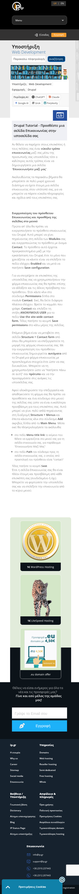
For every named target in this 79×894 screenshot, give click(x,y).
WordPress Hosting (40, 567)
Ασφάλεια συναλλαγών (52, 822)
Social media (16, 776)
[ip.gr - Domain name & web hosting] (14, 5)
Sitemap (14, 770)
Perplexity (52, 103)
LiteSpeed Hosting (40, 620)
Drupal (32, 89)
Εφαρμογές (18, 89)
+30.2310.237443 (41, 868)
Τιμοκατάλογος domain (52, 828)
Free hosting (46, 776)
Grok (37, 103)
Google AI (23, 103)
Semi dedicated (47, 770)
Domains (44, 752)
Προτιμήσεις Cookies (51, 816)
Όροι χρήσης (46, 804)
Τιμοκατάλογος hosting (52, 834)
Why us (14, 758)
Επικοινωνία (17, 781)
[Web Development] (60, 115)
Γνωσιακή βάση (18, 804)
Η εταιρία (15, 752)
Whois (43, 781)
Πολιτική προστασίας (51, 810)
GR (54, 3)
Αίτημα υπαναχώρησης (22, 816)
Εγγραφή (59, 34)
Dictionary (15, 810)
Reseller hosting (48, 764)
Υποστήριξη (19, 84)
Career (13, 764)
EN (62, 3)
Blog (12, 822)
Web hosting (46, 758)
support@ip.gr (39, 861)
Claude (55, 97)
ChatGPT (40, 97)
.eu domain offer (40, 674)
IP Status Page (17, 828)
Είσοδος (44, 34)
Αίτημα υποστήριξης (21, 834)
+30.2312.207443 (41, 875)
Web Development (40, 84)
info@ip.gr (37, 854)
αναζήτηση (56, 59)
